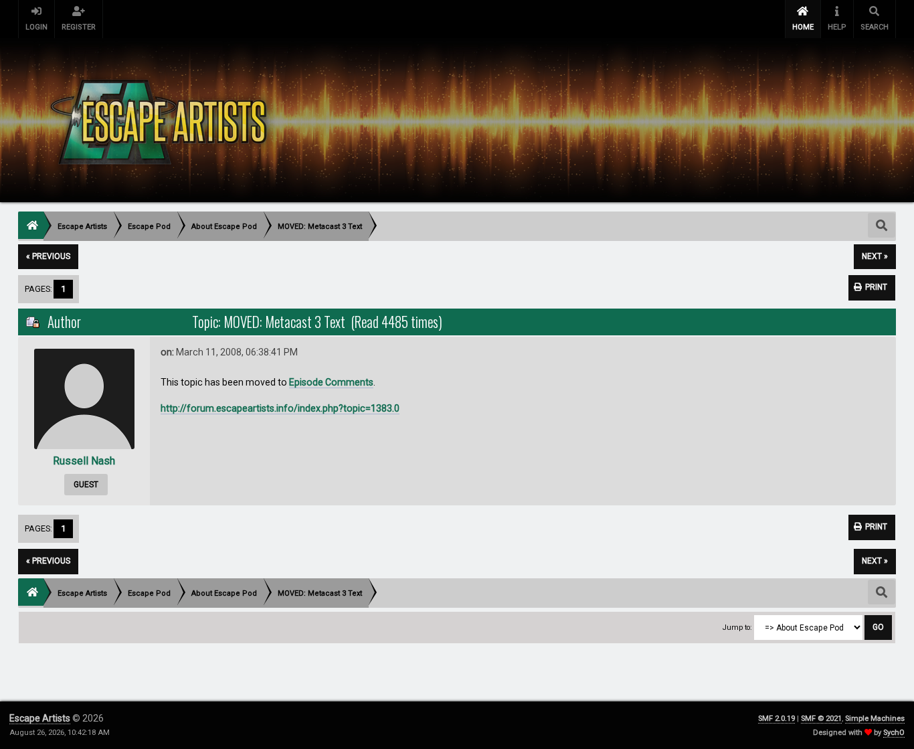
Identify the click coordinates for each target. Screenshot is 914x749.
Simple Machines (875, 718)
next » (875, 256)
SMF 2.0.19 (776, 718)
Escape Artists (39, 718)
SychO (894, 732)
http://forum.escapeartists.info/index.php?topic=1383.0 (280, 408)
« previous (48, 256)
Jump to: (737, 627)
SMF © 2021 (821, 718)
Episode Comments (331, 382)
